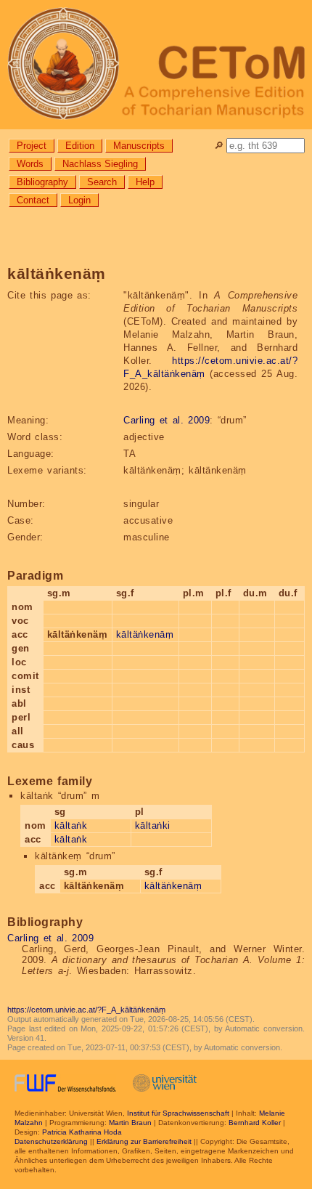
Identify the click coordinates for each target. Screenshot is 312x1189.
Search (102, 181)
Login (79, 200)
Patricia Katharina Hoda (82, 1132)
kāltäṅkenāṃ (145, 634)
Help (145, 181)
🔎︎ (218, 145)
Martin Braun (130, 1123)
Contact (33, 200)
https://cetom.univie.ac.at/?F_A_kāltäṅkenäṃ (86, 1009)
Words (30, 163)
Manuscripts (139, 145)
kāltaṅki (153, 825)
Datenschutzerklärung (51, 1141)
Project (31, 145)
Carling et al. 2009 (166, 420)
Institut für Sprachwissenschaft (178, 1113)
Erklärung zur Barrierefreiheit (144, 1141)
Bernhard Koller (255, 1123)
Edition (79, 145)
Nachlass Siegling (100, 163)
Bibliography (42, 181)
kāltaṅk (71, 825)
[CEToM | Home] (156, 64)
